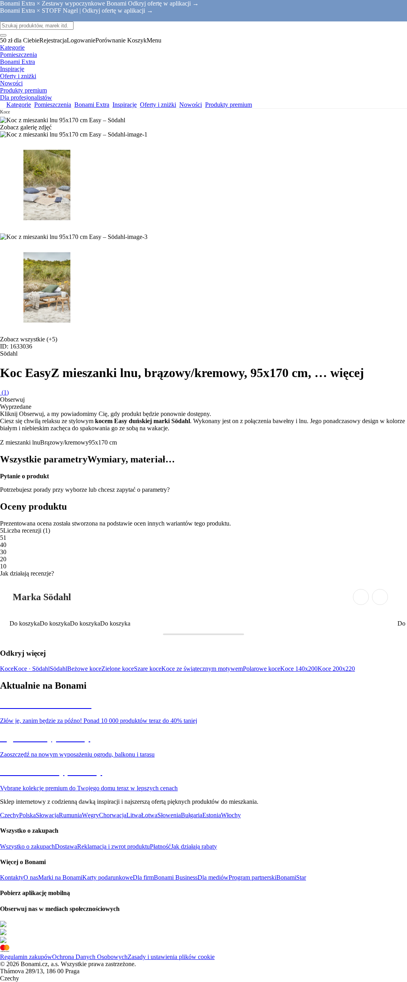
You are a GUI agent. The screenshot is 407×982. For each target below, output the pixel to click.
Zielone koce (117, 668)
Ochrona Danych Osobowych (90, 956)
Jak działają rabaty (194, 846)
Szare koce (147, 668)
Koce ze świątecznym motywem (202, 668)
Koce (7, 668)
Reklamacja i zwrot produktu (113, 846)
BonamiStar (291, 877)
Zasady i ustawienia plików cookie (171, 956)
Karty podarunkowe (107, 877)
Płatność (160, 846)
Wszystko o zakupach (27, 846)
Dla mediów (213, 877)
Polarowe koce (261, 668)
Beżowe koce (84, 668)
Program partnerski (252, 877)
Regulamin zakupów (26, 956)
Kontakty (11, 877)
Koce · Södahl (32, 668)
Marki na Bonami (60, 877)
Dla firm (143, 877)
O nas (30, 877)
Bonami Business (176, 877)
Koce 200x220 (336, 668)
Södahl (58, 668)
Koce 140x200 (299, 668)
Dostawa (66, 846)
